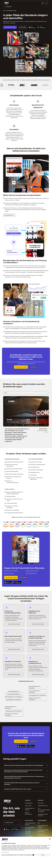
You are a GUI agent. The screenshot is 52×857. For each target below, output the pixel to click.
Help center (41, 803)
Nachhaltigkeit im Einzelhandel (13, 699)
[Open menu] (46, 3)
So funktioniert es (8, 215)
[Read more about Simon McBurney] (45, 422)
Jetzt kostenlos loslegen (10, 27)
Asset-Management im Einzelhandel (13, 696)
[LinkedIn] (16, 822)
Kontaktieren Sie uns (42, 805)
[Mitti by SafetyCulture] (6, 3)
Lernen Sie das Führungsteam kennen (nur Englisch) (43, 836)
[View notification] (42, 3)
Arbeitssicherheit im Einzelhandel (13, 711)
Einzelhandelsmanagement (13, 694)
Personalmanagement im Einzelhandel (34, 691)
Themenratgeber (29, 836)
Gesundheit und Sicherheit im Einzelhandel (11, 714)
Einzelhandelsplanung (13, 691)
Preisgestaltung (28, 803)
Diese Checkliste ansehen (14, 624)
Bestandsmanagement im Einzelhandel (34, 687)
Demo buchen (22, 27)
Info (39, 823)
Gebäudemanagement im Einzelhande (10, 707)
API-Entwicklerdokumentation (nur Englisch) (44, 810)
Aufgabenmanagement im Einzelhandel (35, 698)
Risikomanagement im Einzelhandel (37, 695)
